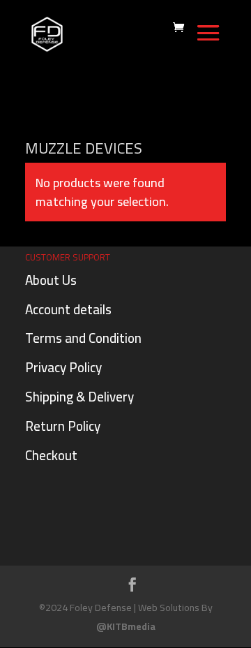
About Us (51, 280)
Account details (68, 309)
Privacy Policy (63, 367)
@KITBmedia (125, 626)
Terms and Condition (83, 338)
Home (43, 116)
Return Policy (62, 426)
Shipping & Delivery (79, 396)
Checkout (51, 455)
